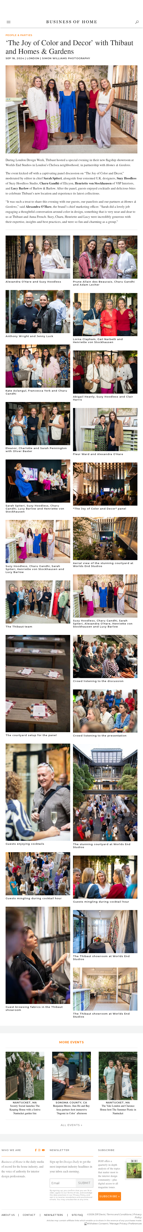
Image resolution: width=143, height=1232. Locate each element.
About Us (8, 1215)
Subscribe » (109, 1196)
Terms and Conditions (119, 1214)
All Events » (71, 1125)
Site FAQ (77, 1215)
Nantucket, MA (25, 1102)
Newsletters (53, 1215)
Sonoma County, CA (71, 1102)
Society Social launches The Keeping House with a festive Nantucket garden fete (24, 1109)
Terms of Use (73, 1192)
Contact (29, 1215)
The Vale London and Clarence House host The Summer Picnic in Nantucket (118, 1109)
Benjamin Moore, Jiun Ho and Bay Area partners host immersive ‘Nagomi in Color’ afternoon (71, 1109)
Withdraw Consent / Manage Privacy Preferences (114, 1223)
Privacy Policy (79, 1195)
